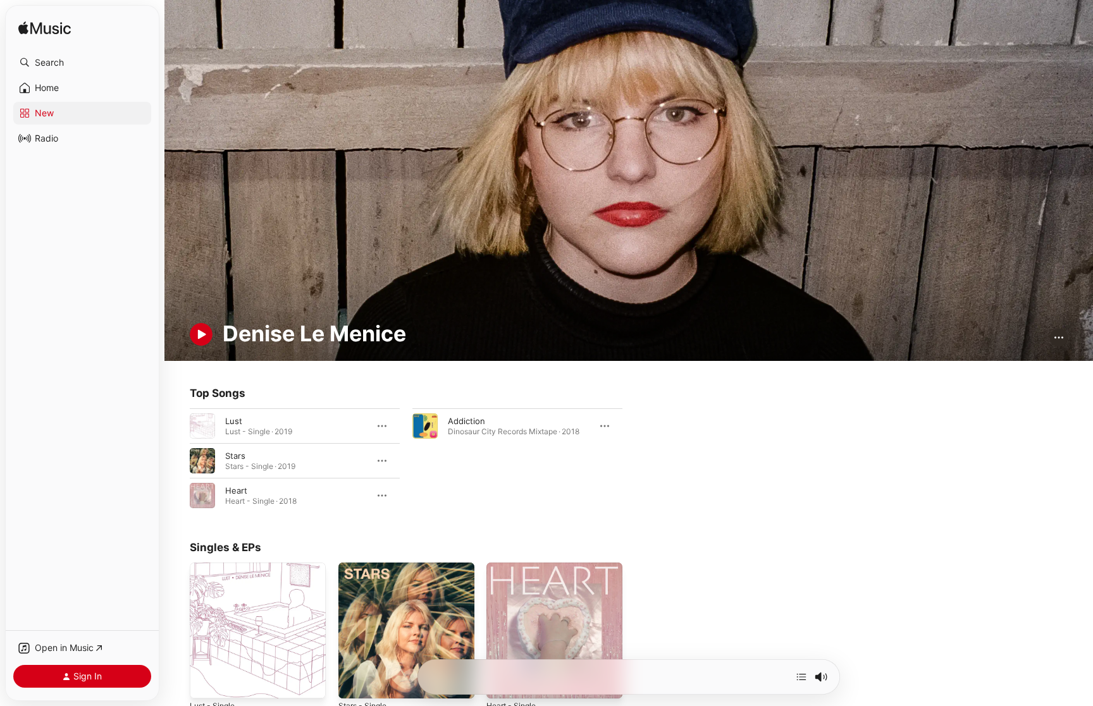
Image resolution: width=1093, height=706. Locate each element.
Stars (235, 455)
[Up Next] (801, 677)
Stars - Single (365, 568)
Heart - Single (513, 568)
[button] (82, 62)
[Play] (201, 334)
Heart (236, 490)
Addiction (466, 420)
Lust (233, 420)
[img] (44, 28)
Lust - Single (215, 568)
